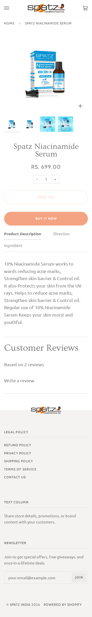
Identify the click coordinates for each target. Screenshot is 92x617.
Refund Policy (17, 445)
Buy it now (46, 218)
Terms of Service (20, 469)
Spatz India (20, 605)
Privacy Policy (17, 453)
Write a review (19, 380)
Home (9, 23)
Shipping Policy (18, 461)
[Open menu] (11, 8)
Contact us (15, 477)
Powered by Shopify (63, 605)
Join (79, 577)
